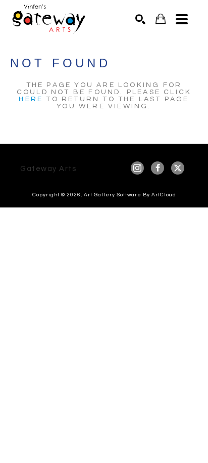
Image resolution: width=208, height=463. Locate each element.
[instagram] (137, 168)
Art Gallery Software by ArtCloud (130, 194)
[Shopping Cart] (160, 19)
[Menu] (182, 19)
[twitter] (177, 168)
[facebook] (157, 168)
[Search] (140, 19)
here (31, 99)
